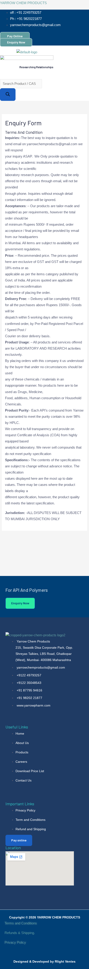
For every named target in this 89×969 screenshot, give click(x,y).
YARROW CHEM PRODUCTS (23, 3)
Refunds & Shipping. (20, 933)
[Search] (8, 94)
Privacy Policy (16, 942)
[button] (17, 73)
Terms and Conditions (21, 923)
